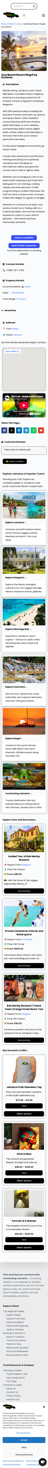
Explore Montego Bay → (18, 629)
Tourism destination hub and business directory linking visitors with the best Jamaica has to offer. (23, 804)
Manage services (23, 1433)
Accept (24, 1440)
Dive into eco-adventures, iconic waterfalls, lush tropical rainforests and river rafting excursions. (23, 697)
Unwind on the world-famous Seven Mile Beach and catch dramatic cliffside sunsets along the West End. (22, 750)
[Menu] (24, 15)
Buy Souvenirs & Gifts (17, 1355)
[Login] (43, 15)
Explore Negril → (14, 738)
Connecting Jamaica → (18, 793)
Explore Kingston (15, 1322)
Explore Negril (13, 1314)
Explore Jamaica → (16, 522)
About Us (11, 1388)
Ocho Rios (27, 939)
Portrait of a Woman (24, 1220)
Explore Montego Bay (17, 1325)
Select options (24, 1113)
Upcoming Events (15, 1377)
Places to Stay (15, 24)
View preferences (24, 1454)
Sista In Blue (24, 1154)
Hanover (17, 334)
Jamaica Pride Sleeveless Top (24, 1087)
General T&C (13, 1399)
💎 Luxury (21, 299)
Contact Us (12, 1392)
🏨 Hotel (25, 286)
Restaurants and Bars (17, 1347)
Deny (24, 1447)
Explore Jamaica (15, 1329)
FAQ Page (11, 1381)
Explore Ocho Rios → (16, 686)
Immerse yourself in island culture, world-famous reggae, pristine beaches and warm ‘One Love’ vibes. (23, 534)
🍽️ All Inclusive (16, 292)
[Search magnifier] (34, 6)
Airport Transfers (15, 1336)
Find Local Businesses (17, 1351)
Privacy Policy (13, 1395)
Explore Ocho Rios (15, 1318)
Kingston (26, 864)
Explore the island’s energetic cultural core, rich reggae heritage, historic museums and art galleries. (23, 588)
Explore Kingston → (16, 577)
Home (4, 24)
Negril (16, 328)
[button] (44, 1407)
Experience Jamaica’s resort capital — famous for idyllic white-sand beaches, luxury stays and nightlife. (23, 641)
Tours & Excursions (16, 1340)
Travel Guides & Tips (16, 1374)
